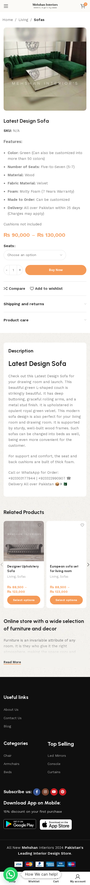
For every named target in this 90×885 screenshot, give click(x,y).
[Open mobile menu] (6, 6)
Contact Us (13, 718)
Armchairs (11, 764)
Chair (8, 755)
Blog (7, 726)
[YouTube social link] (54, 792)
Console (54, 764)
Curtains (54, 772)
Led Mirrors (57, 755)
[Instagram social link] (45, 792)
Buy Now (56, 270)
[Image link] (20, 823)
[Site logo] (45, 6)
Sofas (39, 20)
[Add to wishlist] (40, 525)
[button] (10, 874)
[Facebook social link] (36, 792)
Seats (9, 246)
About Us (11, 709)
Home (7, 20)
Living (23, 20)
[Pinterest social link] (62, 792)
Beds (8, 772)
